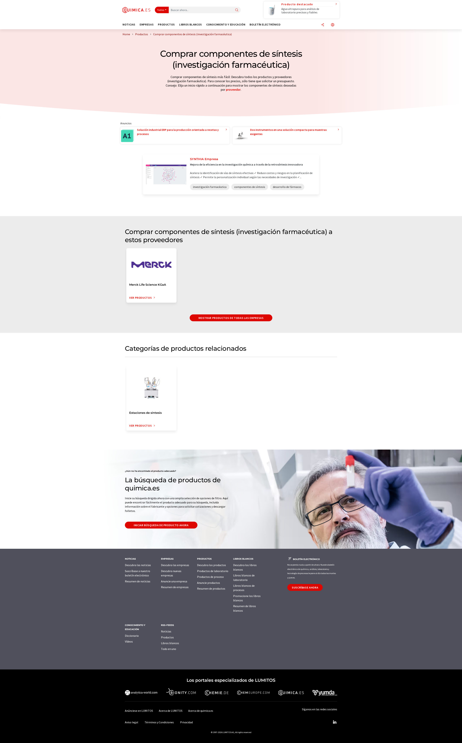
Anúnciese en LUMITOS (139, 710)
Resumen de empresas (175, 587)
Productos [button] (166, 24)
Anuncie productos (208, 583)
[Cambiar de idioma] (332, 25)
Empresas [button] (147, 24)
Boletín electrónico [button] (265, 24)
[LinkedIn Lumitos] (334, 722)
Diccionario (132, 635)
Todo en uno (168, 649)
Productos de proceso (210, 577)
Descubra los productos (211, 565)
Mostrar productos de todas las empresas (231, 318)
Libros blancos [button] (190, 24)
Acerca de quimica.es (200, 710)
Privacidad (186, 722)
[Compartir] (322, 25)
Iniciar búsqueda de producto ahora (161, 525)
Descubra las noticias (138, 565)
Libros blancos (170, 643)
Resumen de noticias (137, 581)
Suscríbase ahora (305, 587)
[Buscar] (236, 10)
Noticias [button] (129, 24)
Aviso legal (131, 722)
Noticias (166, 631)
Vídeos (129, 641)
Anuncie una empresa (174, 581)
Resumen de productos (211, 588)
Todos (160, 10)
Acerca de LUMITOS (170, 710)
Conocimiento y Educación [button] (225, 24)
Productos (167, 637)
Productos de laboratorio (212, 571)
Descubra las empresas (175, 565)
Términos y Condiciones (159, 722)
